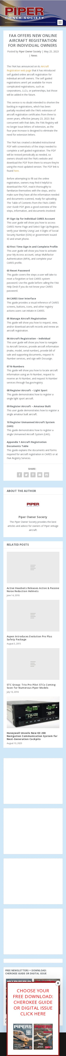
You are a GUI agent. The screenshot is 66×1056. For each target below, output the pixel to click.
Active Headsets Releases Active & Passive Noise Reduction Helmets (33, 589)
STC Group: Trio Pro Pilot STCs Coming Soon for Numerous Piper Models (31, 686)
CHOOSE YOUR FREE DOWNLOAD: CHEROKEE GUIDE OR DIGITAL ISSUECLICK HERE (33, 1002)
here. (16, 170)
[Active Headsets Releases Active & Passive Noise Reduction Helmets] (33, 567)
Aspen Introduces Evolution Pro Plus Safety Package (29, 638)
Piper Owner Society (30, 51)
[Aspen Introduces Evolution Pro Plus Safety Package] (33, 616)
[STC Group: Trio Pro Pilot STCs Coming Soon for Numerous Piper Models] (33, 664)
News (34, 55)
